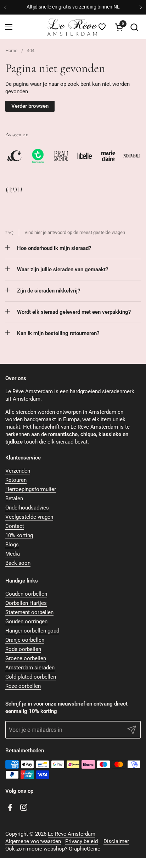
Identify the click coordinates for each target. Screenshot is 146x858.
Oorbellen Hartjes (26, 603)
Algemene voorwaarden (33, 841)
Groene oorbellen (25, 658)
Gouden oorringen (26, 621)
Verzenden (17, 471)
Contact (14, 526)
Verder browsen (30, 106)
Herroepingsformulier (30, 489)
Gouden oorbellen (26, 594)
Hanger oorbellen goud (32, 631)
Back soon (17, 563)
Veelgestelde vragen (29, 517)
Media (12, 554)
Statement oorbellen (29, 612)
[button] (134, 27)
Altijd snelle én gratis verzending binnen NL (73, 7)
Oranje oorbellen (24, 640)
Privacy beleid (81, 841)
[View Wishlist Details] (102, 27)
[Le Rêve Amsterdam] (72, 27)
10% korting (19, 535)
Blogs (12, 544)
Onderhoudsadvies (27, 508)
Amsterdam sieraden (30, 667)
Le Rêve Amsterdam (71, 834)
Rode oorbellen (23, 649)
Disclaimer (116, 841)
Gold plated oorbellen (30, 677)
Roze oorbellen (23, 686)
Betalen (14, 498)
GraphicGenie (84, 849)
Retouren (16, 480)
